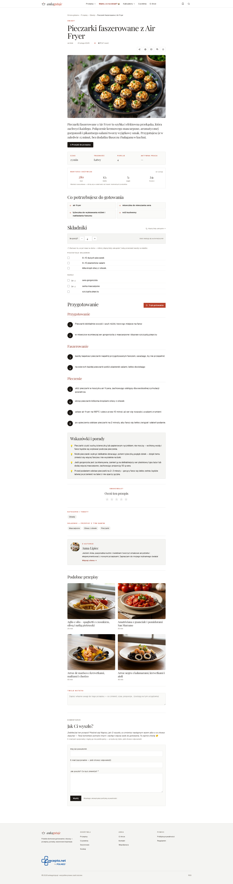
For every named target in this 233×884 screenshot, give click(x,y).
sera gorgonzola (89, 280)
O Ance (153, 4)
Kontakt (122, 840)
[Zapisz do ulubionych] (163, 49)
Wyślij (76, 798)
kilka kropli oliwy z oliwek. (94, 268)
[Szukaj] (188, 3)
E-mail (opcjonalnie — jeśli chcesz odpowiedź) (90, 760)
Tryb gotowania (156, 305)
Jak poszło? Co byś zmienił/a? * (84, 771)
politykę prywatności (109, 798)
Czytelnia (142, 4)
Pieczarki (105, 528)
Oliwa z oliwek (90, 528)
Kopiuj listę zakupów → (157, 228)
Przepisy (90, 4)
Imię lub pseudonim (78, 749)
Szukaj (83, 849)
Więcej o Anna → (89, 560)
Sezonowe (84, 845)
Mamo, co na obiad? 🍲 (109, 4)
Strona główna (73, 15)
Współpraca (124, 845)
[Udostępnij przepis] (139, 49)
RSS (189, 875)
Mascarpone (74, 528)
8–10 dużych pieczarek (93, 257)
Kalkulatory (128, 4)
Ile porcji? (74, 238)
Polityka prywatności (166, 836)
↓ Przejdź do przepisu (80, 145)
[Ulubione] (183, 3)
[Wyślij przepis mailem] (151, 49)
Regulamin (161, 840)
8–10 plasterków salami (93, 263)
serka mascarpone (91, 286)
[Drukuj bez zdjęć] (157, 49)
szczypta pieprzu (90, 291)
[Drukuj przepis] (145, 49)
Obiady (92, 15)
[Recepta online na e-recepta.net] (54, 861)
